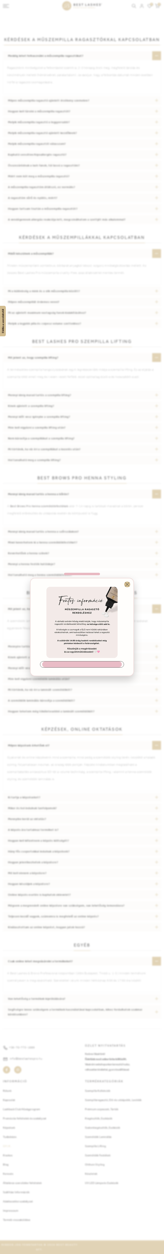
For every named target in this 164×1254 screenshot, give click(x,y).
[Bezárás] (127, 584)
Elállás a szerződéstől (3, 321)
